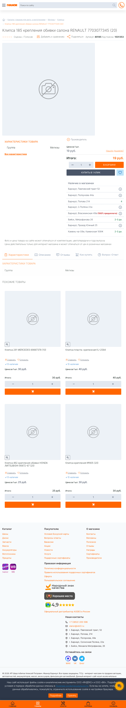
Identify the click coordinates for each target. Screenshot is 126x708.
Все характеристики (16, 153)
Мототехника (8, 554)
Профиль (113, 706)
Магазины (91, 538)
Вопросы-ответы (52, 538)
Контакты (91, 534)
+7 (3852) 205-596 (78, 622)
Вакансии (48, 542)
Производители (94, 558)
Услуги (47, 554)
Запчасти (6, 542)
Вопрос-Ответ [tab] (110, 254)
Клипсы (60, 19)
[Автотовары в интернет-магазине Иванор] (12, 5)
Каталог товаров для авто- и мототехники (26, 19)
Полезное (91, 542)
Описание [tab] (45, 254)
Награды (90, 550)
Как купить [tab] (86, 254)
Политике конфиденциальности (72, 685)
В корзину (109, 164)
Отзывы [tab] (65, 254)
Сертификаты (93, 554)
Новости (48, 550)
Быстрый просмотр (7, 344)
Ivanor (5, 571)
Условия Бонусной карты (56, 534)
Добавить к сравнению (52, 36)
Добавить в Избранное (120, 172)
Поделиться (77, 36)
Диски (5, 538)
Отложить (24, 359)
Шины (5, 534)
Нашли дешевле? (115, 151)
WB (13, 571)
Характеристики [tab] (18, 254)
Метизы (51, 19)
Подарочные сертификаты (57, 558)
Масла (5, 546)
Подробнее (55, 695)
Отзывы (90, 546)
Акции (47, 546)
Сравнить (11, 359)
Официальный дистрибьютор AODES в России (67, 611)
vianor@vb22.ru (76, 626)
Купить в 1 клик (90, 172)
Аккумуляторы (9, 550)
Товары (37, 704)
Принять (72, 695)
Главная (3, 19)
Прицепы (6, 558)
